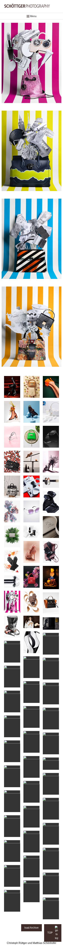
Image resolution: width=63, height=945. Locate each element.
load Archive (31, 927)
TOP (50, 932)
